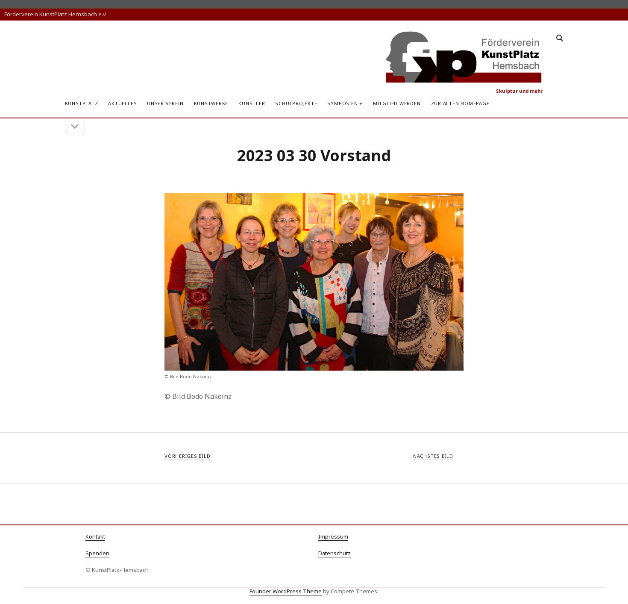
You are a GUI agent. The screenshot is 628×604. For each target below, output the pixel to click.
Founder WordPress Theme (285, 591)
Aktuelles (122, 103)
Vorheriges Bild (187, 456)
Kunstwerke (211, 103)
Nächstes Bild (433, 456)
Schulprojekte (296, 103)
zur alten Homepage (460, 103)
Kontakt (95, 536)
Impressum (333, 536)
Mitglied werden (397, 103)
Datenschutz (334, 553)
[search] (559, 38)
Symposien (342, 103)
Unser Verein (165, 103)
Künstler (251, 103)
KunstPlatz (81, 103)
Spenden (97, 553)
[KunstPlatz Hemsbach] (464, 80)
